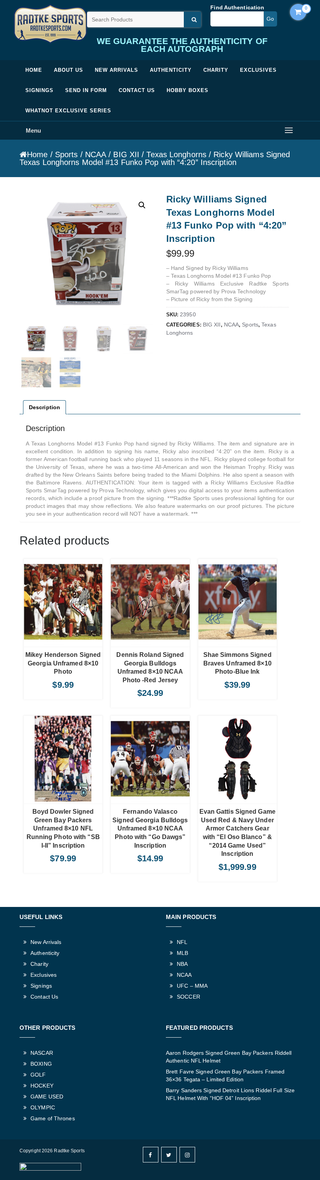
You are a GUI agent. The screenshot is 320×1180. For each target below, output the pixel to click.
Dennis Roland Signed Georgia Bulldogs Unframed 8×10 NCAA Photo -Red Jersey (150, 667)
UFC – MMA (192, 986)
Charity (215, 70)
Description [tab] (44, 407)
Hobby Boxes (187, 90)
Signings (39, 90)
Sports (66, 154)
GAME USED (46, 1096)
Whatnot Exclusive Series (68, 111)
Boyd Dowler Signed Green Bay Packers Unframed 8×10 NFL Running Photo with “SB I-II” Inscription (63, 828)
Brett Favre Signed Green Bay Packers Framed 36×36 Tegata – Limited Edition (225, 1075)
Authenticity (171, 70)
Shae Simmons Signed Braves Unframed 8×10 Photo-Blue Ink (237, 663)
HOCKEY (41, 1085)
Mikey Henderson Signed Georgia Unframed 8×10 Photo (63, 663)
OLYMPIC (42, 1107)
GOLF (38, 1075)
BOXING (41, 1064)
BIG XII (126, 154)
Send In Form (86, 90)
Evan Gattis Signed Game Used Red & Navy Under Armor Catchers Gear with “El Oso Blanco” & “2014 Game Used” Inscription (237, 832)
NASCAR (41, 1053)
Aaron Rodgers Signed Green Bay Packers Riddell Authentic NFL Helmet (229, 1057)
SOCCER (188, 997)
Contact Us (137, 90)
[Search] (192, 19)
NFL (182, 942)
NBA (182, 964)
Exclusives (258, 70)
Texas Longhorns (176, 154)
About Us (68, 70)
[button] (142, 205)
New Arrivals (116, 70)
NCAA (95, 154)
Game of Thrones (52, 1118)
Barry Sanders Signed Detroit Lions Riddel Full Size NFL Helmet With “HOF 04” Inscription (230, 1094)
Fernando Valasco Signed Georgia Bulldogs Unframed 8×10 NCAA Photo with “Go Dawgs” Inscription (150, 828)
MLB (182, 953)
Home (33, 70)
